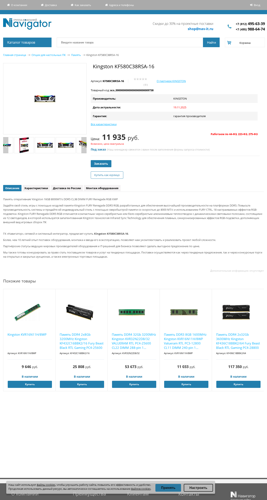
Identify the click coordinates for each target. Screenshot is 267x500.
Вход (257, 5)
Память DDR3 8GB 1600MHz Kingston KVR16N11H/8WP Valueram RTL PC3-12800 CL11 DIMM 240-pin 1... (185, 341)
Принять (168, 488)
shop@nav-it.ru (200, 29)
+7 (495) (250, 29)
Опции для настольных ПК (48, 55)
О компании (19, 5)
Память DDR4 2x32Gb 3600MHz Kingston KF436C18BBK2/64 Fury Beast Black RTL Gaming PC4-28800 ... (238, 341)
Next (84, 145)
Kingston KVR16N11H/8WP (27, 334)
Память (76, 55)
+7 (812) (250, 24)
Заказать (101, 164)
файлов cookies (141, 489)
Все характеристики (104, 124)
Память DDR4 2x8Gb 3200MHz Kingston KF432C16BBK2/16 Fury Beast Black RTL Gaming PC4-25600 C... (81, 341)
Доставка (51, 5)
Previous (5, 145)
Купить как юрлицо (107, 175)
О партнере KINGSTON (171, 81)
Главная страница (14, 55)
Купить (30, 384)
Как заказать (83, 5)
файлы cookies (46, 485)
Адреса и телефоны (121, 5)
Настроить (198, 488)
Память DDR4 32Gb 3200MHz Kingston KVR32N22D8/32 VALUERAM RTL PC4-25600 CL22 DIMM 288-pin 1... (134, 341)
